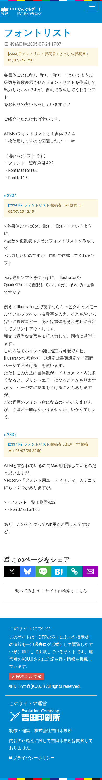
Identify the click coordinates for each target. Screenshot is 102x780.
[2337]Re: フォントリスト (29, 444)
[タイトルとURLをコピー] (74, 571)
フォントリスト (38, 32)
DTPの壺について (25, 676)
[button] (12, 571)
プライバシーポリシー (33, 757)
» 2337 (10, 434)
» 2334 (10, 195)
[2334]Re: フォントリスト (29, 205)
